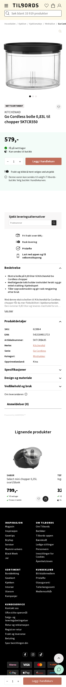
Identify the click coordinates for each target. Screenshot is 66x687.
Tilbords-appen (44, 535)
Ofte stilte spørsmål (16, 612)
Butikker (40, 530)
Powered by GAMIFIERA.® (14, 415)
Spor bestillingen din (16, 643)
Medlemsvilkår (44, 591)
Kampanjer (11, 596)
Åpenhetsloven (44, 561)
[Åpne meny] (6, 6)
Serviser (9, 544)
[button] (59, 107)
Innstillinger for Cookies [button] (45, 555)
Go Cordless (39, 350)
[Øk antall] (20, 161)
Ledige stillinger (45, 544)
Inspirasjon (11, 530)
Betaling (10, 638)
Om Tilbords (43, 526)
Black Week (11, 553)
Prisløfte (27, 248)
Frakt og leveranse (15, 633)
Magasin (9, 526)
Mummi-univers (13, 549)
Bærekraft (41, 540)
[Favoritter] (38, 499)
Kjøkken (22, 23)
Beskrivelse (12, 268)
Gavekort (10, 577)
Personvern (42, 549)
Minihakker (50, 23)
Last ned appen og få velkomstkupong (34, 256)
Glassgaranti (43, 582)
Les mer (8, 311)
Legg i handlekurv (44, 161)
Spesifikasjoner (15, 369)
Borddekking (12, 573)
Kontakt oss (12, 608)
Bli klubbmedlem (45, 573)
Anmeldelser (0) (18, 404)
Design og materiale (18, 378)
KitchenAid (12, 112)
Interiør (9, 586)
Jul (6, 558)
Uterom (9, 591)
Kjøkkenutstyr (35, 23)
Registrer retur (13, 629)
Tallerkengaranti (45, 586)
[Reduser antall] (8, 161)
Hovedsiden (10, 23)
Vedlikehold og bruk (18, 386)
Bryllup (9, 540)
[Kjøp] (45, 499)
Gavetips (10, 535)
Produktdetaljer (15, 321)
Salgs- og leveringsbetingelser (16, 619)
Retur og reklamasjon (17, 624)
